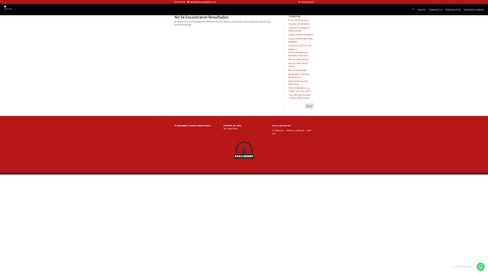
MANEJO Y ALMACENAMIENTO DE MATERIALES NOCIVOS (298, 52)
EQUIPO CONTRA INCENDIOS (300, 35)
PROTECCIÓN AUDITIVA (298, 59)
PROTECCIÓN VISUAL (297, 70)
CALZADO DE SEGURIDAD (299, 24)
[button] (413, 11)
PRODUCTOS (453, 10)
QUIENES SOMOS (474, 10)
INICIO (421, 10)
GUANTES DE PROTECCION (299, 46)
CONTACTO (435, 10)
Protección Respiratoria (298, 20)
